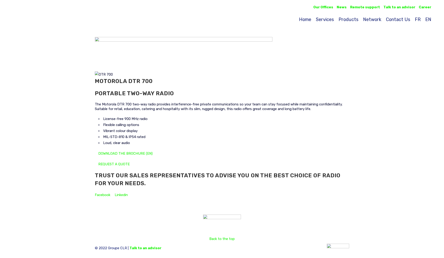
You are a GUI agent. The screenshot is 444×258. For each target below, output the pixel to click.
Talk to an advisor (145, 248)
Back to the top (222, 239)
